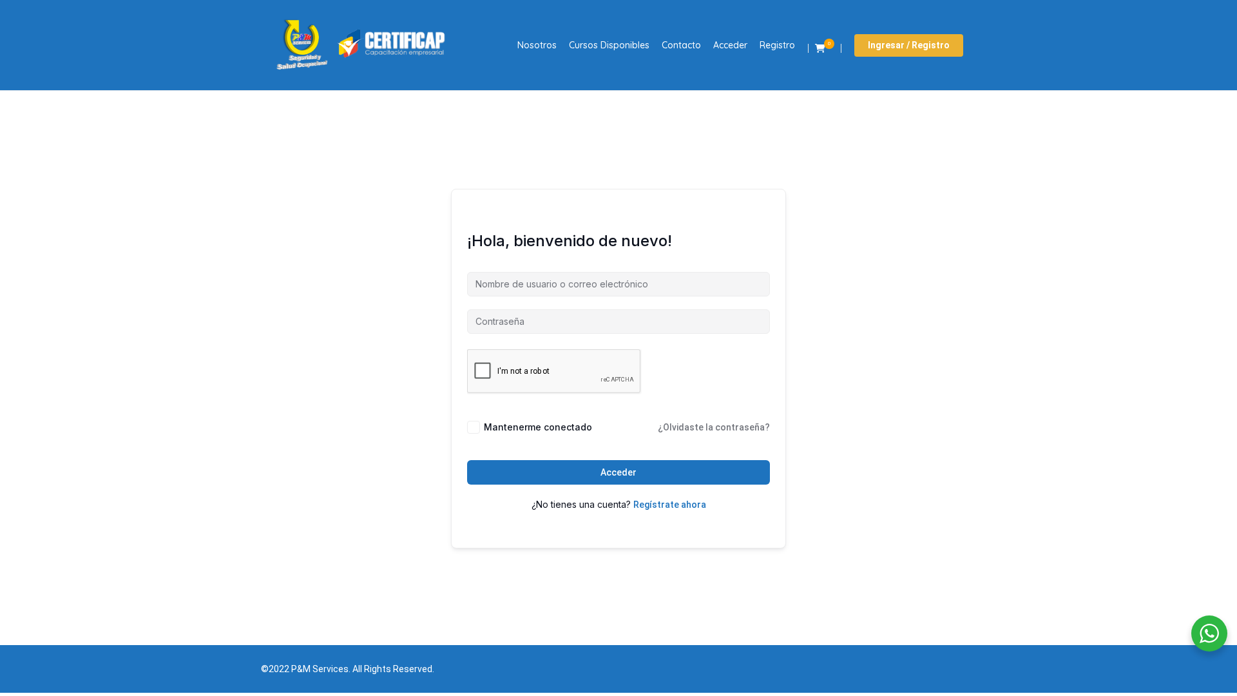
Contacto (681, 45)
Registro (777, 45)
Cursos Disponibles (609, 45)
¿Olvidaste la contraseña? (714, 427)
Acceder (730, 45)
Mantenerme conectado (538, 426)
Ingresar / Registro (909, 45)
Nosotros (537, 45)
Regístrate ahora (669, 504)
